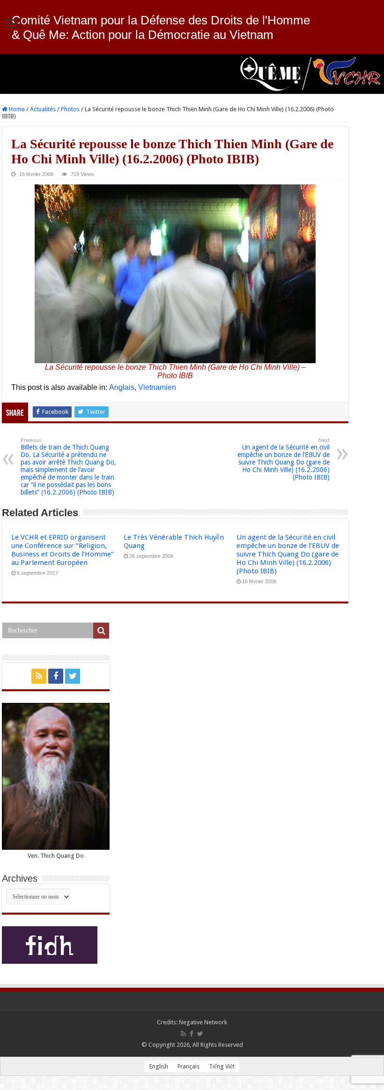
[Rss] (38, 676)
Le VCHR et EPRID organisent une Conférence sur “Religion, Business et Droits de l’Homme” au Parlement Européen (62, 550)
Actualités (43, 109)
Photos (70, 109)
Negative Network (203, 1022)
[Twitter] (72, 676)
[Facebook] (55, 676)
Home (16, 109)
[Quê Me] (192, 74)
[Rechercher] (101, 631)
